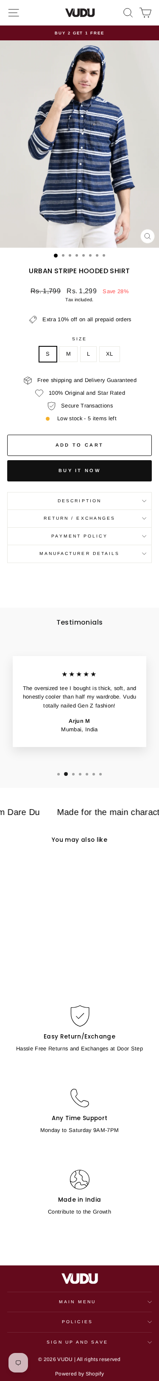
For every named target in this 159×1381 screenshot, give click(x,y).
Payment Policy (79, 536)
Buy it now (79, 470)
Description (79, 500)
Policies (77, 1321)
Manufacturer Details (79, 553)
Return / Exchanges (80, 518)
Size (79, 339)
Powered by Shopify (79, 1374)
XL (109, 354)
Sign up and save (77, 1342)
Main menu (77, 1301)
